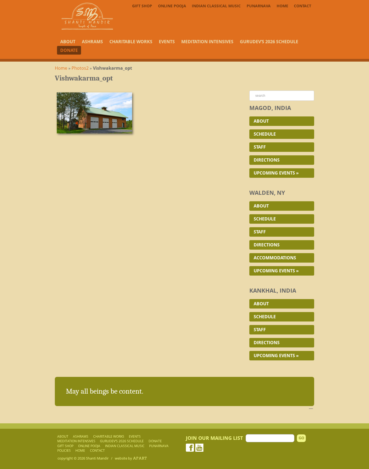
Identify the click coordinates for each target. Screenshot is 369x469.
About (67, 42)
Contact (302, 5)
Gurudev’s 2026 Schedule (269, 42)
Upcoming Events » (276, 173)
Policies (64, 450)
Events (167, 42)
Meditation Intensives (207, 42)
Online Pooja (172, 5)
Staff (260, 147)
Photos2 (80, 68)
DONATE (69, 50)
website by (131, 458)
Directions (267, 160)
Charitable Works (130, 42)
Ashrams (92, 42)
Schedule (265, 134)
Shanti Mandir (97, 458)
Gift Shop (142, 5)
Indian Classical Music (216, 5)
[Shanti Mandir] (87, 28)
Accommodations (275, 258)
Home (282, 5)
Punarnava (259, 5)
